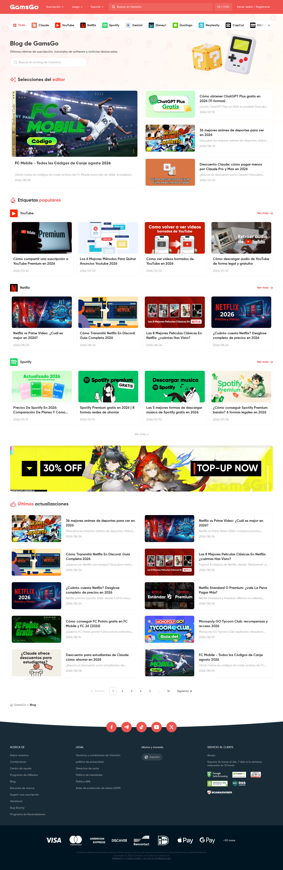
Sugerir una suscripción (24, 794)
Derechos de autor (87, 768)
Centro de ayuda (20, 768)
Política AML (83, 781)
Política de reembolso (89, 775)
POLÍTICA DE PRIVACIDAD (157, 859)
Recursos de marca (22, 788)
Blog (13, 781)
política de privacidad (90, 762)
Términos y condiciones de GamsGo (98, 755)
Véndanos (16, 801)
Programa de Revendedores (27, 814)
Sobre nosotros (19, 755)
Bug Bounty (17, 808)
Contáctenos (18, 762)
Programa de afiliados (24, 775)
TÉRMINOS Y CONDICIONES (126, 859)
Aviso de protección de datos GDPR (98, 788)
